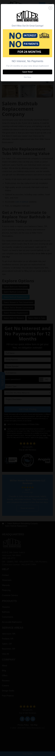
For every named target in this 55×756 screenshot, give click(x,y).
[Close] (27, 8)
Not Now (27, 77)
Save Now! (27, 72)
